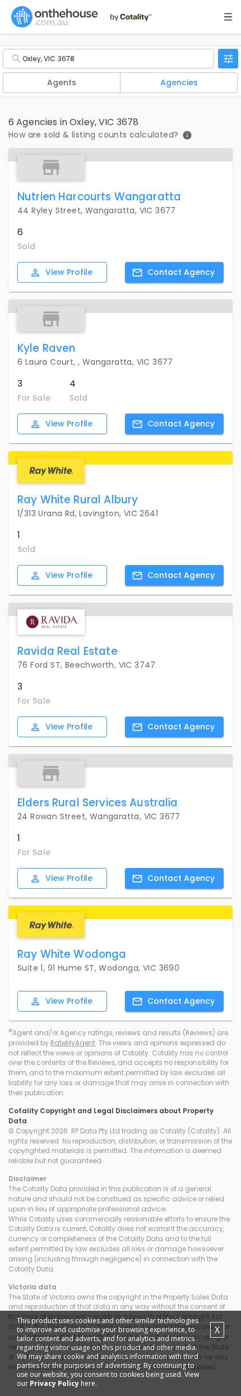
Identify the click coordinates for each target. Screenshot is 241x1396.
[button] (62, 82)
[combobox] (108, 58)
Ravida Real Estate (67, 651)
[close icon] (228, 58)
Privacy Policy (54, 1383)
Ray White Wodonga (72, 954)
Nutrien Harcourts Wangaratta (99, 196)
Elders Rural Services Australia (97, 802)
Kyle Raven (46, 348)
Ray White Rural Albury (77, 499)
